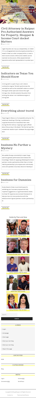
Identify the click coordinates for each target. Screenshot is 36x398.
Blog (2, 369)
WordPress (21, 381)
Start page (6, 337)
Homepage (6, 333)
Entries (21, 378)
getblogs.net (17, 392)
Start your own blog (8, 341)
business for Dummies (16, 180)
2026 (2, 359)
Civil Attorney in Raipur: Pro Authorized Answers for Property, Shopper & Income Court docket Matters (18, 35)
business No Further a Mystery (16, 146)
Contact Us (10, 395)
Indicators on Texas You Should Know (17, 75)
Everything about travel (17, 111)
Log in (4, 329)
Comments (5, 381)
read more (4, 67)
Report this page (7, 349)
